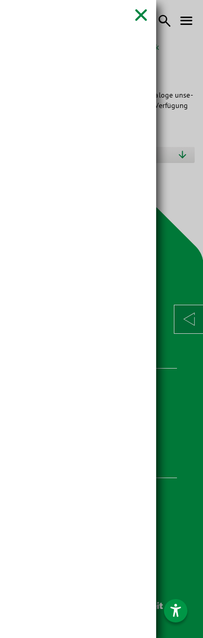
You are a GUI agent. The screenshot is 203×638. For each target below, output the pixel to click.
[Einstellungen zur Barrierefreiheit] (175, 610)
